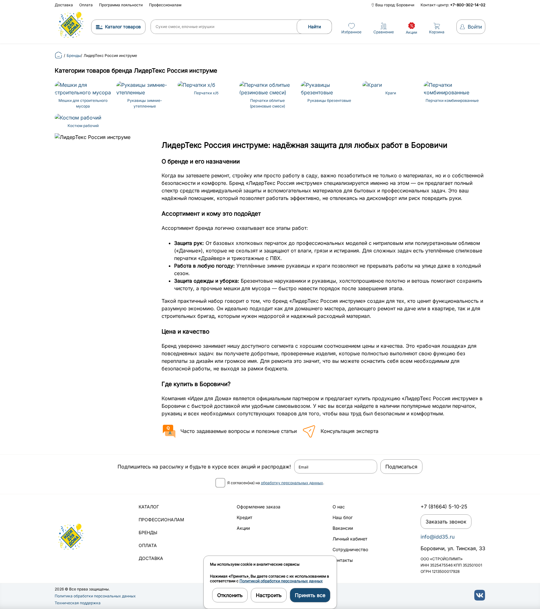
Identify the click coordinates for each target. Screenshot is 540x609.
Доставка (64, 5)
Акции (243, 528)
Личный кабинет (350, 538)
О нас (339, 506)
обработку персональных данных (292, 482)
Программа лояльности (121, 5)
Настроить (269, 595)
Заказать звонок (446, 521)
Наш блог (343, 517)
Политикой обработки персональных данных (281, 581)
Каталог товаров (123, 26)
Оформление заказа (258, 506)
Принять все (310, 595)
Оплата (86, 5)
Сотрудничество (350, 549)
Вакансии (343, 528)
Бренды (148, 532)
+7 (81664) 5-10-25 (444, 506)
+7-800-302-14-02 (467, 5)
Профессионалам (165, 5)
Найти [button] (314, 26)
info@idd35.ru (438, 537)
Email (303, 467)
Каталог (149, 506)
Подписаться (401, 466)
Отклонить (230, 595)
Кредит (244, 517)
